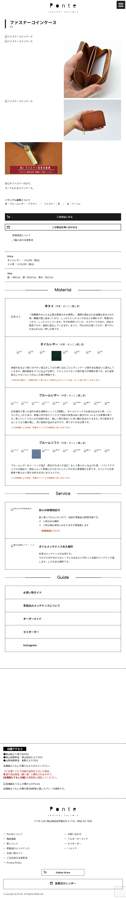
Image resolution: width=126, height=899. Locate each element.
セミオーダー (74, 843)
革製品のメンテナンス (18, 848)
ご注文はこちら (65, 216)
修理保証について (21, 235)
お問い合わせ (74, 834)
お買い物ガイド (15, 853)
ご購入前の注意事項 (22, 240)
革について (12, 843)
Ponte (63, 8)
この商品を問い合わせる (64, 227)
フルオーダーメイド (78, 838)
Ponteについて (14, 834)
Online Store (63, 872)
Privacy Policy (14, 862)
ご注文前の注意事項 (17, 857)
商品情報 (11, 838)
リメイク (72, 848)
